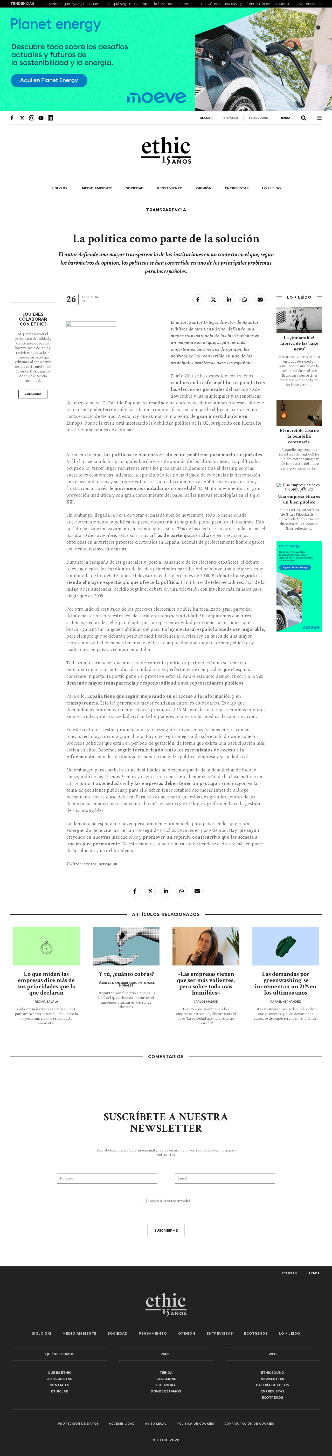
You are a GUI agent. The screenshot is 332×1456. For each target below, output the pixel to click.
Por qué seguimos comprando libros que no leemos (149, 4)
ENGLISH (206, 118)
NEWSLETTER (272, 1379)
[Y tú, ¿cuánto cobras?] (126, 946)
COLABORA (33, 394)
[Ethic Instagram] (31, 117)
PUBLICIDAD (166, 1379)
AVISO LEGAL (156, 1424)
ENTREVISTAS (236, 188)
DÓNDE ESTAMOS (166, 1391)
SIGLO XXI (59, 188)
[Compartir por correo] (260, 299)
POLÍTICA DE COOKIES (195, 1424)
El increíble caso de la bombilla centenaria (299, 436)
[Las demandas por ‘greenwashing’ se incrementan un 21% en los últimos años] (285, 946)
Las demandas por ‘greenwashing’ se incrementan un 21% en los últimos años (285, 983)
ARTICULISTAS (59, 1379)
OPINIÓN (203, 188)
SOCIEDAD (135, 188)
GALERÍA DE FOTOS (272, 1385)
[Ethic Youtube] (41, 117)
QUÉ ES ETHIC (59, 1373)
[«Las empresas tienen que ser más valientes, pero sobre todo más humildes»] (205, 946)
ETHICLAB (230, 118)
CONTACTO (60, 1385)
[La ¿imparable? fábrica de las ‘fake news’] (299, 320)
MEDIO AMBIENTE (97, 188)
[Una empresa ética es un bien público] (299, 487)
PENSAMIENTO (170, 188)
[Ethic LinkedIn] (50, 117)
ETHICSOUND (258, 118)
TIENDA (284, 118)
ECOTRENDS (256, 1333)
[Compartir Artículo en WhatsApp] (244, 299)
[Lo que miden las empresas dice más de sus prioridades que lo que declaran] (46, 946)
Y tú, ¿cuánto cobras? (126, 974)
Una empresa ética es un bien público (299, 499)
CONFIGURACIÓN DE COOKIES (249, 1424)
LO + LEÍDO (271, 188)
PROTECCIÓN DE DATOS (78, 1424)
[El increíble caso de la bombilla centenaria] (299, 413)
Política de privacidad (176, 1201)
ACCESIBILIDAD (122, 1424)
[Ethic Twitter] (22, 117)
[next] (319, 4)
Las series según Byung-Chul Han (70, 4)
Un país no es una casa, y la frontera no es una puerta (245, 4)
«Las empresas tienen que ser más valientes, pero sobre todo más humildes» (206, 983)
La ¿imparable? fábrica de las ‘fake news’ (299, 343)
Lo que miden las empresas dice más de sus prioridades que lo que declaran (46, 983)
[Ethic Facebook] (13, 117)
